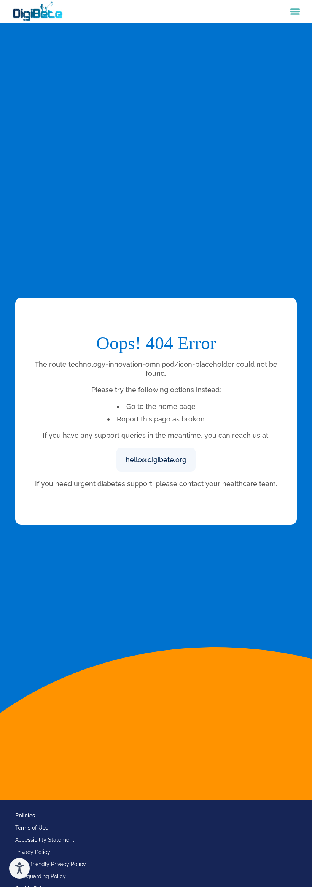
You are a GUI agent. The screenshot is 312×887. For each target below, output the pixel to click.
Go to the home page (161, 406)
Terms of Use (31, 828)
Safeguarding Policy (40, 876)
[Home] (37, 11)
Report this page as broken (161, 419)
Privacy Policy (32, 852)
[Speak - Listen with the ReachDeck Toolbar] (19, 868)
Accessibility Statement (44, 840)
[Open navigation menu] (295, 11)
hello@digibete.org (156, 460)
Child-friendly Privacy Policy (50, 864)
